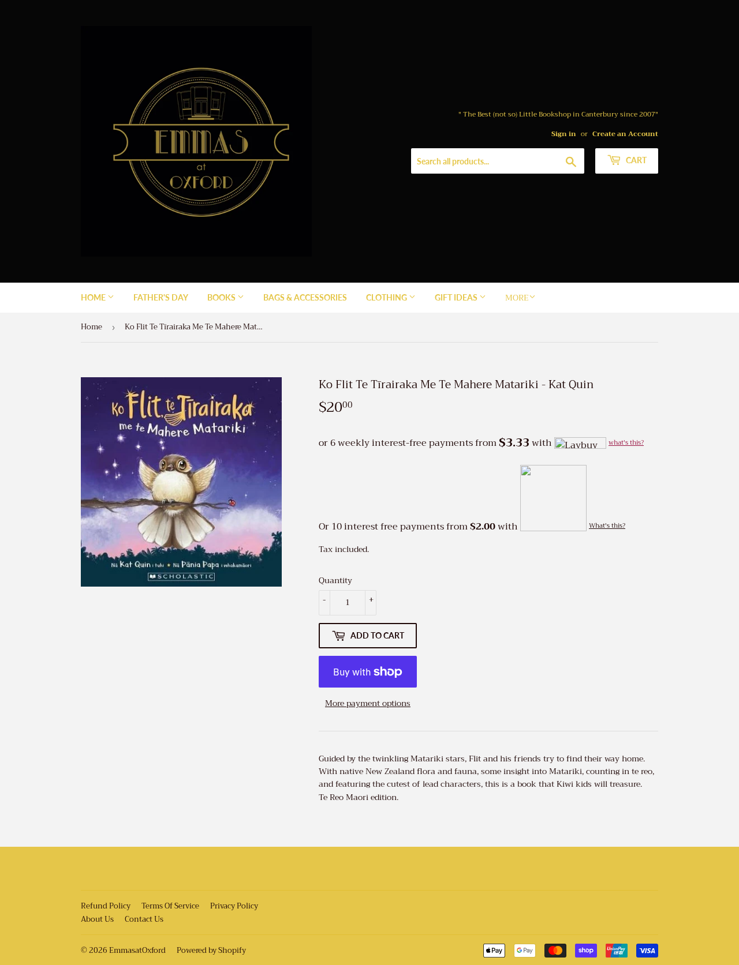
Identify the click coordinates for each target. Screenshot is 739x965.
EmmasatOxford (137, 950)
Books (222, 297)
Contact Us (144, 919)
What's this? (607, 525)
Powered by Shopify (211, 950)
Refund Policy (105, 906)
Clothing (387, 297)
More (517, 298)
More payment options (367, 703)
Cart (635, 160)
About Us (97, 919)
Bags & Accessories (305, 297)
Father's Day (160, 297)
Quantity (335, 580)
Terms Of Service (170, 906)
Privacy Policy (234, 906)
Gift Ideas (457, 297)
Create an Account (625, 134)
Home (94, 297)
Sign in (563, 134)
